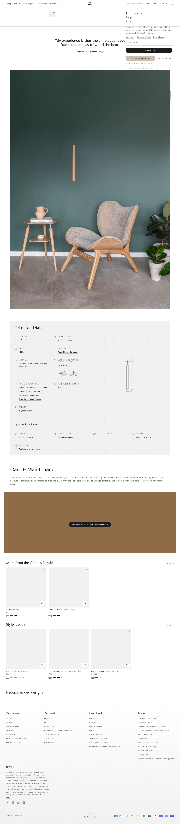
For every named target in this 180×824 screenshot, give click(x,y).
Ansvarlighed (28, 4)
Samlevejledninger (52, 734)
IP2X (72, 365)
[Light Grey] (15, 677)
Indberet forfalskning (147, 746)
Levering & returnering (147, 718)
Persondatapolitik (145, 722)
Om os (9, 718)
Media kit (93, 730)
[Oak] (7, 615)
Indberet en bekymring (148, 751)
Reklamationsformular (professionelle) (105, 746)
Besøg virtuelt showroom (16, 738)
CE (64, 365)
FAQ (46, 722)
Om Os (17, 4)
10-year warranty (26, 411)
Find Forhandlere (13, 742)
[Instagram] (12, 802)
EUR (147, 4)
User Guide (43, 387)
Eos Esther (16, 671)
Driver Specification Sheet (30, 399)
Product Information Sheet (30, 391)
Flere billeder (158, 37)
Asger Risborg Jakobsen (68, 352)
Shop (9, 4)
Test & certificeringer (98, 738)
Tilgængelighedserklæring (149, 742)
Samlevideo (49, 738)
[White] (7, 677)
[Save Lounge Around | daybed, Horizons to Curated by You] (127, 665)
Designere (10, 734)
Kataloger (10, 730)
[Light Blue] (11, 677)
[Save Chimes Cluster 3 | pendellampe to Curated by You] (84, 603)
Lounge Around (105, 671)
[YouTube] (18, 802)
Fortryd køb (49, 742)
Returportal (49, 726)
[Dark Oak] (11, 615)
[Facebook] (7, 802)
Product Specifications (28, 387)
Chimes (12, 610)
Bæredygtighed (12, 726)
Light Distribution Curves (29, 395)
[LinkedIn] (23, 802)
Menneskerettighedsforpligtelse (151, 726)
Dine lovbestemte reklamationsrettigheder (156, 759)
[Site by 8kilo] (21, 816)
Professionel (42, 4)
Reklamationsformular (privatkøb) (58, 730)
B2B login (93, 722)
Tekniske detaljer (144, 37)
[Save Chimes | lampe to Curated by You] (42, 603)
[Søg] (171, 3)
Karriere (9, 722)
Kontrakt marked (96, 726)
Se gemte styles (164, 58)
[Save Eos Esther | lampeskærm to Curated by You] (42, 665)
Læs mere (130, 37)
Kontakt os (48, 718)
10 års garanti (143, 738)
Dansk (154, 4)
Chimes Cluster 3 (62, 610)
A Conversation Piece (65, 671)
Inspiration (54, 4)
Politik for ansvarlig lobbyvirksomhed (153, 730)
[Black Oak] (15, 615)
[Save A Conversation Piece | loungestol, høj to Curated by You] (84, 665)
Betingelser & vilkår (146, 734)
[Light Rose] (20, 677)
